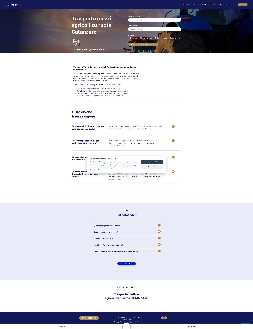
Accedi (242, 5)
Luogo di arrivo (133, 25)
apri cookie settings (89, 318)
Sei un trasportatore (201, 5)
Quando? (131, 35)
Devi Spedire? (191, 327)
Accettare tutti (152, 162)
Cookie (137, 322)
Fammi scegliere (95, 170)
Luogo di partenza (134, 16)
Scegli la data (175, 38)
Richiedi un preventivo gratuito (142, 44)
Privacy (116, 322)
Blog (220, 5)
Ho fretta (135, 38)
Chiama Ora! (62, 327)
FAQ (213, 5)
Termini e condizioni (126, 322)
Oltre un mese (162, 38)
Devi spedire (186, 5)
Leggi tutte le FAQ (126, 263)
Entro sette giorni (148, 38)
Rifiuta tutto (152, 167)
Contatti (228, 5)
